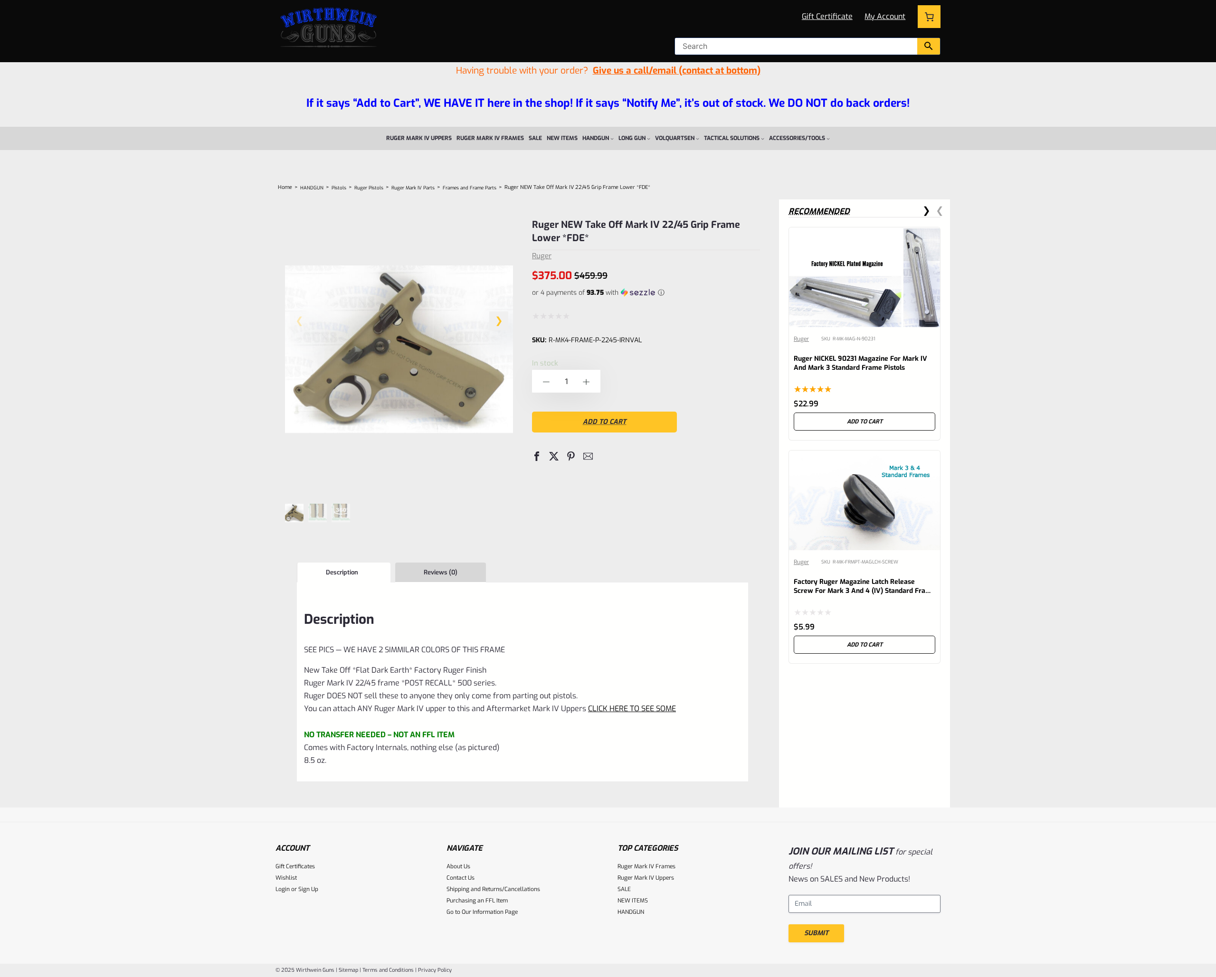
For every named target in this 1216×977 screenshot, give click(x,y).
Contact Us (460, 878)
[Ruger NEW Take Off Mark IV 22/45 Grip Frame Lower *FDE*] (399, 481)
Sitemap (348, 970)
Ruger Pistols (368, 188)
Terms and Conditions (388, 970)
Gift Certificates (295, 866)
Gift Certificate (827, 16)
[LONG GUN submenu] (648, 138)
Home (285, 187)
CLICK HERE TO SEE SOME (632, 709)
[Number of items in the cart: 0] (929, 16)
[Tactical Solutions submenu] (762, 138)
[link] (864, 334)
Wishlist (286, 878)
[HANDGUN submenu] (612, 138)
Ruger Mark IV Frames (646, 866)
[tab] (343, 572)
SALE (624, 889)
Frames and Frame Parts (469, 188)
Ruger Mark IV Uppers (646, 878)
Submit (816, 933)
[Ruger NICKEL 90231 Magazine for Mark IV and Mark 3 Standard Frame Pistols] (864, 235)
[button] (498, 320)
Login (283, 889)
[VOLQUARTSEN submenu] (697, 138)
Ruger (541, 256)
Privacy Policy (435, 970)
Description (342, 572)
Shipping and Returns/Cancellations (493, 889)
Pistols (339, 188)
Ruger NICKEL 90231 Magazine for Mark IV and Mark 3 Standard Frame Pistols (860, 363)
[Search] (928, 46)
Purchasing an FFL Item (477, 900)
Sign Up (308, 889)
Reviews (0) (440, 572)
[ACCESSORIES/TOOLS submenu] (828, 138)
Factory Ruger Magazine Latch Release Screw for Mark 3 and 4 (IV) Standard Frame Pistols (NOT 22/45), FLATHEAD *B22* (864, 590)
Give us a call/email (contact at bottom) (676, 70)
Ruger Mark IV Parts (413, 188)
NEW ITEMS (633, 900)
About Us (458, 866)
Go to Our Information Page (482, 912)
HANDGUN (311, 188)
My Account (884, 16)
